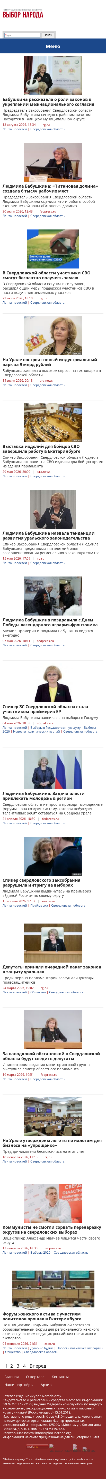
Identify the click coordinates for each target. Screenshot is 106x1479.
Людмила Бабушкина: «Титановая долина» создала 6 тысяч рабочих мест (50, 188)
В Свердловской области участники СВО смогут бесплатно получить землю (47, 275)
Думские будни (41, 1348)
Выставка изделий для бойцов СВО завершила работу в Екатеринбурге (41, 449)
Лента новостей (15, 129)
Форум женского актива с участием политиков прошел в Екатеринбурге (42, 1316)
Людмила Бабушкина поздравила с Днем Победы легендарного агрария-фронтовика (50, 622)
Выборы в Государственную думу (55, 727)
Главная (11, 1376)
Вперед (38, 1366)
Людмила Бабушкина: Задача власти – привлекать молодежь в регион (45, 796)
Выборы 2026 (40, 1252)
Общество (38, 992)
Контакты (60, 1376)
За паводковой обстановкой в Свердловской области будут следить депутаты (51, 1056)
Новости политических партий (36, 731)
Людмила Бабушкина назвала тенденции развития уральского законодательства (49, 535)
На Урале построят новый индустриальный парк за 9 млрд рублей (50, 362)
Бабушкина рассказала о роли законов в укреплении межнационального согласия (48, 102)
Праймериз (39, 905)
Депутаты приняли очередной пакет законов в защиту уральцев (52, 969)
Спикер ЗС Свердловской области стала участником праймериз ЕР (45, 709)
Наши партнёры (18, 1384)
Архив (46, 1384)
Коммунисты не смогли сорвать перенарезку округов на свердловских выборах (52, 1229)
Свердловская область (47, 129)
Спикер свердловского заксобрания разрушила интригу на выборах (41, 882)
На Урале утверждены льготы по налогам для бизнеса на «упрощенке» (52, 1143)
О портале (35, 1376)
